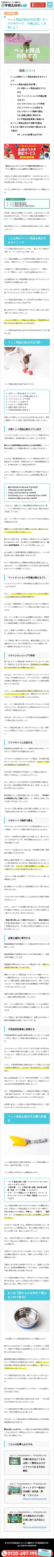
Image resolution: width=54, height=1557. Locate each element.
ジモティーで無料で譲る (30, 111)
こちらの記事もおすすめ (29, 134)
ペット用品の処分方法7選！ (24, 84)
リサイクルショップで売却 (31, 103)
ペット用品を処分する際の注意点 (26, 123)
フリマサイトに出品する (30, 107)
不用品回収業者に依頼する (30, 119)
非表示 (30, 70)
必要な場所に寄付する (29, 115)
